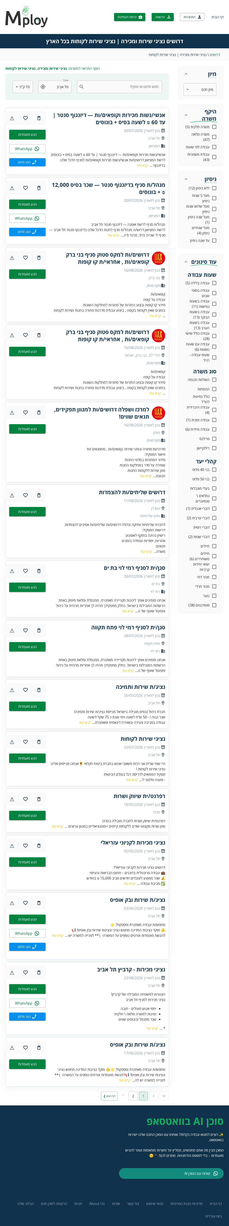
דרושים (215, 54)
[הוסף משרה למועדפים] (25, 118)
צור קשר (133, 1203)
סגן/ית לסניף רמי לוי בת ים (134, 567)
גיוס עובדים (214, 1216)
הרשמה (160, 17)
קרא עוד (142, 165)
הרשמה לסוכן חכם (54, 1203)
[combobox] (122, 87)
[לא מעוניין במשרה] (39, 118)
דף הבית (218, 17)
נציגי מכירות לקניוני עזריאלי (133, 842)
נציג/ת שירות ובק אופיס (137, 899)
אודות (116, 1203)
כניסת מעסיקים (127, 17)
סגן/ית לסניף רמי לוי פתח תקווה (128, 627)
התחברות (189, 17)
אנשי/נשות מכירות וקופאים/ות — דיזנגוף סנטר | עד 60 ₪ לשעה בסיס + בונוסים (109, 118)
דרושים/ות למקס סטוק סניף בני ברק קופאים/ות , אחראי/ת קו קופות (107, 258)
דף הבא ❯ (109, 1096)
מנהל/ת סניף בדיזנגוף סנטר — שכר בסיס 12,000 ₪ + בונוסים (108, 188)
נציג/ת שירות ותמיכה (140, 686)
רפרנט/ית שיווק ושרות (139, 796)
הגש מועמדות (27, 134)
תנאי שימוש (154, 1203)
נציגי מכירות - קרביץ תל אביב (131, 969)
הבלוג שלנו (25, 1203)
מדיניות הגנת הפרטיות (186, 1203)
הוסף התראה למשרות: (52, 68)
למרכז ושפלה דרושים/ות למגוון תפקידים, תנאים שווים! (101, 413)
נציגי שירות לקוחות (143, 738)
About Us (97, 1203)
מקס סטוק (153, 285)
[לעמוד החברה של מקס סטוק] (158, 258)
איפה (65, 80)
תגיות (78, 1203)
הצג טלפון (24, 162)
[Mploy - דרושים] (26, 25)
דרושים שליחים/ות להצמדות (132, 492)
